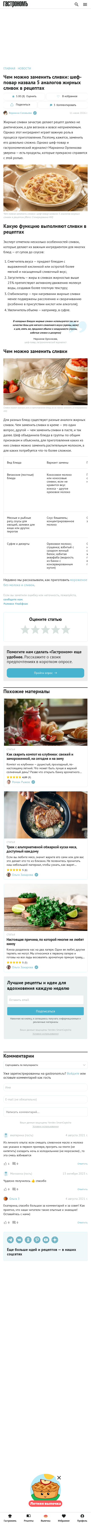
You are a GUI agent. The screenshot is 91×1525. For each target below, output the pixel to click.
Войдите (73, 1073)
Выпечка (45, 1520)
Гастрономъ (10, 1520)
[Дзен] (54, 1239)
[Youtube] (46, 1239)
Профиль (82, 1520)
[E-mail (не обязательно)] (45, 1099)
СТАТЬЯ (11, 749)
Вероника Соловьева (20, 112)
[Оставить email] (45, 1000)
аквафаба (53, 557)
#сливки (8, 604)
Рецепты (28, 1520)
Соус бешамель (57, 518)
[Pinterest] (37, 1239)
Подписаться (45, 1011)
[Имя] (45, 1087)
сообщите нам (12, 599)
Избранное (64, 1520)
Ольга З (14, 1199)
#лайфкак (21, 604)
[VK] (19, 1239)
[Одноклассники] (28, 1239)
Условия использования (46, 1033)
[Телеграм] (10, 1239)
